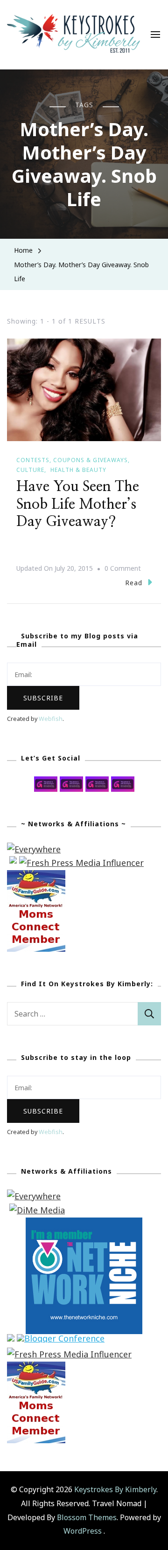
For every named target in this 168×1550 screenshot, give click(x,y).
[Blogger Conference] (61, 1340)
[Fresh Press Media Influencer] (81, 862)
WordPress (82, 1531)
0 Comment (123, 569)
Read (133, 582)
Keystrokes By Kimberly (115, 1489)
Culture (30, 470)
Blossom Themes (87, 1517)
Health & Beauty (78, 470)
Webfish (51, 719)
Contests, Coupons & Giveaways (72, 460)
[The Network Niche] (84, 1224)
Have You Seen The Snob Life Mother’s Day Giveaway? (77, 504)
